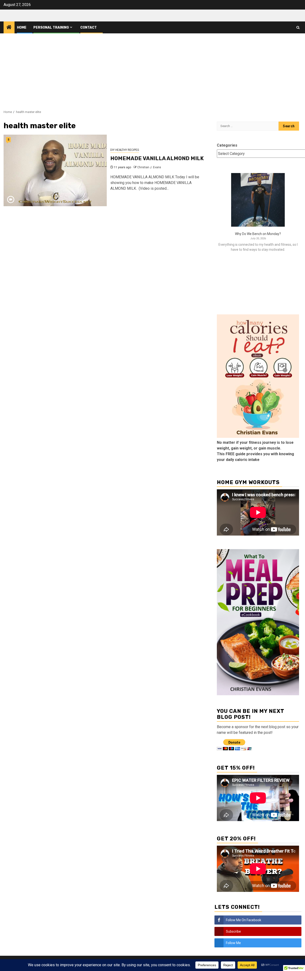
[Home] (9, 27)
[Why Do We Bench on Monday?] (258, 200)
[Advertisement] (152, 69)
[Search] (298, 27)
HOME (21, 28)
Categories (227, 145)
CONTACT (88, 28)
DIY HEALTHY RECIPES (124, 150)
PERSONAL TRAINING (51, 28)
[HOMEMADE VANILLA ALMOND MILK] (55, 170)
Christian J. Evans (149, 167)
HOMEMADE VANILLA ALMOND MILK (157, 158)
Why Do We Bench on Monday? (258, 234)
